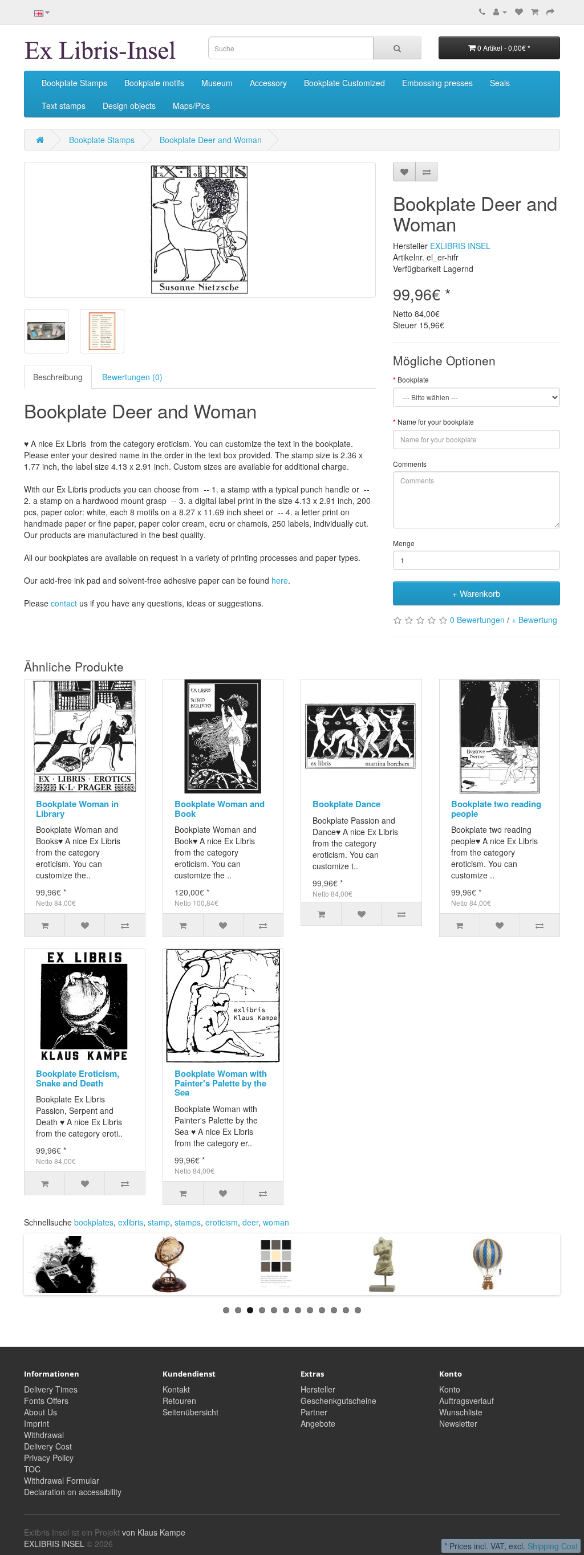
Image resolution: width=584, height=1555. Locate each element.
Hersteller (318, 1389)
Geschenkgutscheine (338, 1400)
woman (276, 1222)
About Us (40, 1412)
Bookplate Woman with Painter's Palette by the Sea (221, 1082)
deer (250, 1222)
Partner (314, 1412)
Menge (404, 543)
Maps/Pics (191, 105)
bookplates (93, 1222)
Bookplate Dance (346, 803)
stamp (159, 1222)
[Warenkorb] (534, 11)
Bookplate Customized (344, 82)
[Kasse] (550, 11)
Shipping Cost (553, 1546)
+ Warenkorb (476, 593)
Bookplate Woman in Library (77, 808)
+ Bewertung (534, 619)
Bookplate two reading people (496, 808)
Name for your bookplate (436, 421)
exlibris (130, 1222)
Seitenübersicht (190, 1412)
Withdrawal (44, 1434)
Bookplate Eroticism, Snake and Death (77, 1078)
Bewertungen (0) (132, 376)
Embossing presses (437, 82)
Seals (500, 82)
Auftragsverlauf (466, 1400)
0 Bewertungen (477, 619)
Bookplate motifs (154, 82)
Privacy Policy (49, 1457)
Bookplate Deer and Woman (211, 139)
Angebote (318, 1423)
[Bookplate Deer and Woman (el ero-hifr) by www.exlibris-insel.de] (200, 230)
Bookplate (413, 379)
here (279, 580)
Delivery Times (51, 1389)
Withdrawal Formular (61, 1480)
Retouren (179, 1400)
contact (64, 603)
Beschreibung (58, 376)
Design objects (129, 105)
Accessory (268, 82)
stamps (188, 1222)
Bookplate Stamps (74, 82)
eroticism (221, 1222)
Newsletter (458, 1423)
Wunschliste (460, 1412)
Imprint (36, 1423)
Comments (410, 464)
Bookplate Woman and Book (220, 808)
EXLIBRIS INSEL (460, 245)
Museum (217, 82)
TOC (32, 1469)
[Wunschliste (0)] (519, 11)
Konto (449, 1389)
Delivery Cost (48, 1446)
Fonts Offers (46, 1400)
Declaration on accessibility (72, 1491)
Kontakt (176, 1389)
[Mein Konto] (500, 11)
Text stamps (64, 105)
